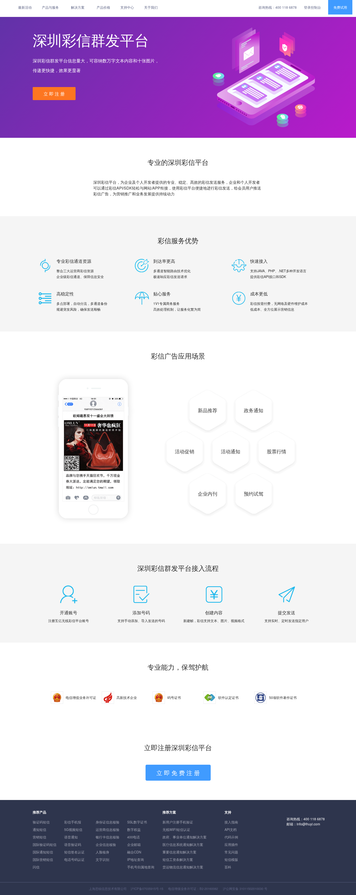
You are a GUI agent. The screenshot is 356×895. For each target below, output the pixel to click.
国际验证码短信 (44, 844)
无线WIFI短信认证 (176, 829)
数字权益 (134, 829)
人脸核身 (102, 852)
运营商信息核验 (107, 829)
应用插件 (231, 844)
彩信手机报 (72, 822)
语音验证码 (72, 844)
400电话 (133, 837)
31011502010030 (251, 888)
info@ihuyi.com (308, 824)
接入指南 (231, 822)
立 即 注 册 (54, 93)
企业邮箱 (134, 844)
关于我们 (151, 7)
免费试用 (340, 7)
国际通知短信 (43, 852)
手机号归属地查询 (140, 867)
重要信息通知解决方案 (179, 852)
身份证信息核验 (107, 822)
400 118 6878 (286, 7)
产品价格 (103, 7)
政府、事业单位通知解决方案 (185, 837)
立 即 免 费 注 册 (178, 772)
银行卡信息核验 (107, 837)
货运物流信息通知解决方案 (183, 867)
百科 (227, 867)
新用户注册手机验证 (178, 822)
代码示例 (231, 837)
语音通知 (71, 837)
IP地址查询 (135, 859)
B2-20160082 (209, 888)
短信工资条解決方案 (178, 859)
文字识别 (102, 859)
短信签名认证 (74, 852)
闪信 (36, 867)
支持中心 (127, 7)
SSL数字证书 (137, 822)
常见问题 (231, 852)
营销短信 (39, 837)
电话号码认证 (74, 859)
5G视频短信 (73, 829)
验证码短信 (41, 822)
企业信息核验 (106, 844)
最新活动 (25, 7)
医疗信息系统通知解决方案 (183, 844)
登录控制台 (312, 7)
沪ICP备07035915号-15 (147, 888)
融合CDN (134, 852)
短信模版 (231, 859)
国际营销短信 (43, 859)
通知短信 (39, 829)
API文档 (230, 829)
